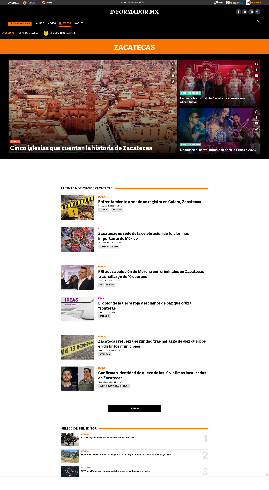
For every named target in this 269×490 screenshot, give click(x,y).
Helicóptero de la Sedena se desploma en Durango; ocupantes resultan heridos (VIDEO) (126, 454)
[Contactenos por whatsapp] (257, 11)
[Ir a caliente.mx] (218, 2)
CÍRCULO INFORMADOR (62, 33)
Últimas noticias (20, 23)
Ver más (134, 408)
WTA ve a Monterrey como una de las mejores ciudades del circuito (115, 471)
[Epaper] (233, 2)
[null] (70, 439)
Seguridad (105, 354)
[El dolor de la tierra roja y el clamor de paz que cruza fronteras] (77, 308)
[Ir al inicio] (41, 11)
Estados (104, 209)
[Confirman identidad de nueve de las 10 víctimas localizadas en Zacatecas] (77, 378)
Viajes (115, 246)
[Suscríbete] (252, 2)
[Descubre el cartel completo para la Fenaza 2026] (219, 130)
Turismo (104, 246)
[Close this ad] (267, 475)
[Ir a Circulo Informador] (28, 1)
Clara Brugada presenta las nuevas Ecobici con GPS (107, 437)
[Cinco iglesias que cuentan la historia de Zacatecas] (93, 106)
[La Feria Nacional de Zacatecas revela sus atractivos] (219, 82)
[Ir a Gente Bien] (46, 1)
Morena (110, 284)
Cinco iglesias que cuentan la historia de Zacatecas (81, 148)
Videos (67, 23)
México (52, 23)
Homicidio (104, 316)
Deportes (86, 467)
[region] (134, 483)
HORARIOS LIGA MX (27, 33)
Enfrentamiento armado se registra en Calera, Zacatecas (149, 202)
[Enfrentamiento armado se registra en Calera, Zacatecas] (77, 207)
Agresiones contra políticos (114, 385)
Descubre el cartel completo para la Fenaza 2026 (218, 149)
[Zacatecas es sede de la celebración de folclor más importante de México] (77, 239)
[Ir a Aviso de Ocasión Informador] (13, 1)
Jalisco (39, 23)
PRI (101, 284)
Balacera (116, 209)
